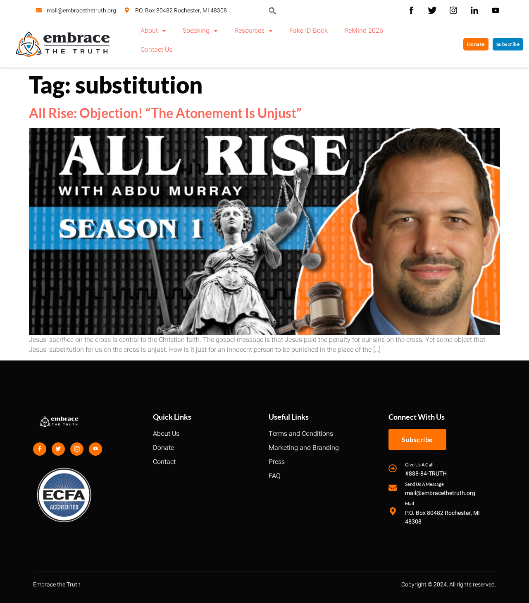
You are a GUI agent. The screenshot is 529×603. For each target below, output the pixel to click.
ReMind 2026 (363, 31)
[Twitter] (58, 449)
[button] (272, 10)
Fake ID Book (308, 31)
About (149, 31)
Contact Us (156, 50)
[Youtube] (95, 449)
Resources (249, 31)
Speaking (196, 31)
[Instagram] (76, 449)
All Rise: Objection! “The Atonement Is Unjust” (165, 113)
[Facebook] (39, 449)
